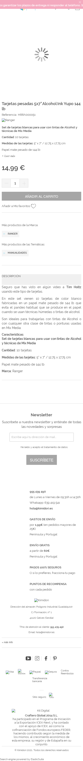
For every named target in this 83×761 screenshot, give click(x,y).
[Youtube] (28, 658)
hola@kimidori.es (45, 632)
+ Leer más (8, 156)
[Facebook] (46, 658)
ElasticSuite (37, 759)
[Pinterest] (54, 658)
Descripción (11, 276)
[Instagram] (37, 658)
